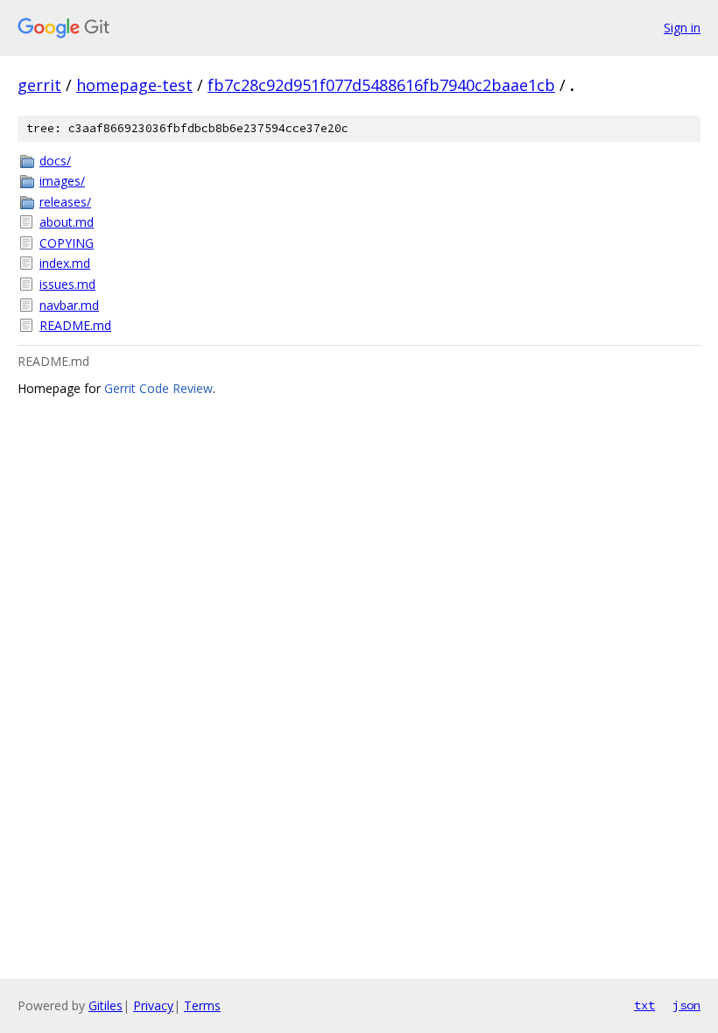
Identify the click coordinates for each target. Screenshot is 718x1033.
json (686, 1005)
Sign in (682, 27)
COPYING (66, 243)
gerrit (39, 84)
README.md (75, 325)
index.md (64, 263)
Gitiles (105, 1005)
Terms (202, 1005)
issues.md (67, 284)
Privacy (153, 1005)
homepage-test (134, 84)
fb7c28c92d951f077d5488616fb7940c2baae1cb (381, 84)
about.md (66, 222)
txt (644, 1005)
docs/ (55, 160)
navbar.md (69, 305)
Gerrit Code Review (158, 388)
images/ (62, 180)
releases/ (65, 201)
